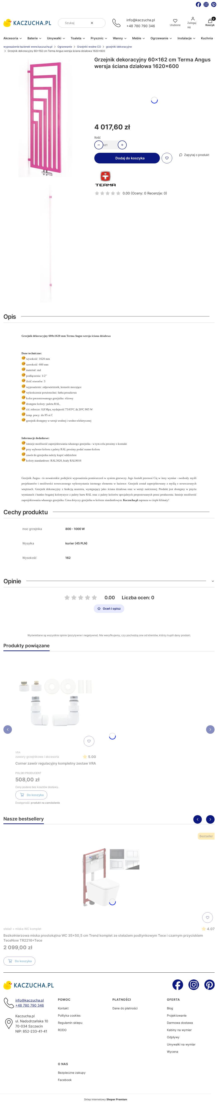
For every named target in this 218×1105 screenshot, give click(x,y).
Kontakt (63, 1008)
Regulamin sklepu (70, 1022)
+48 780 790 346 (140, 26)
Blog (170, 1008)
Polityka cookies (69, 1015)
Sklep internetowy (105, 1099)
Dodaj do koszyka (130, 158)
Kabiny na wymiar (179, 1030)
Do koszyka (35, 795)
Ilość (97, 137)
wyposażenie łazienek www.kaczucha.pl (27, 46)
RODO (62, 1030)
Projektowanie (176, 1015)
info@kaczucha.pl (140, 20)
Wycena (172, 1051)
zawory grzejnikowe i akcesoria (37, 756)
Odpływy (173, 1037)
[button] (101, 23)
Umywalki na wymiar (181, 1044)
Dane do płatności (125, 1008)
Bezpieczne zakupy (72, 1072)
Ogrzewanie (64, 46)
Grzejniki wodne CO (89, 46)
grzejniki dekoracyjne (119, 46)
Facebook (65, 1080)
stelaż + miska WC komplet (22, 929)
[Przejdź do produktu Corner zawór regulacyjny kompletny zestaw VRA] (56, 701)
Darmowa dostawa (180, 1022)
